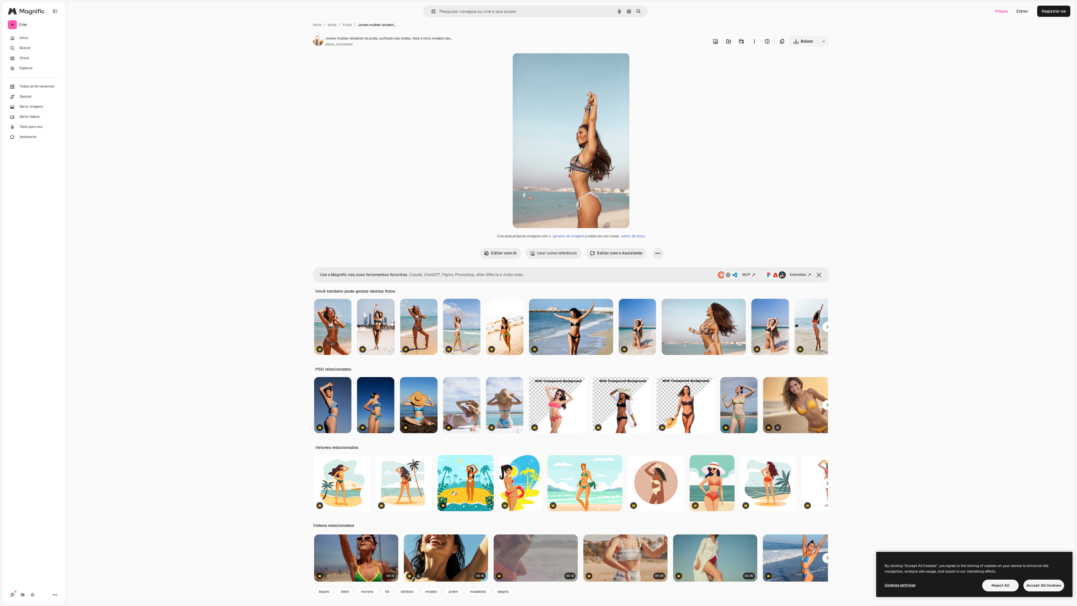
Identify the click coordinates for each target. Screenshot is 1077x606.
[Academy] (22, 594)
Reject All (1000, 585)
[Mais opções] (754, 41)
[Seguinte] (827, 327)
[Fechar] (819, 275)
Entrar (1022, 11)
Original (548, 63)
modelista (478, 591)
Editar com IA (504, 253)
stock (332, 25)
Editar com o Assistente (619, 253)
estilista (407, 591)
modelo (431, 591)
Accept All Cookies (1044, 585)
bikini (345, 591)
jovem (453, 591)
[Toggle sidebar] (54, 11)
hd (387, 591)
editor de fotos (633, 236)
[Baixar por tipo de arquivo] (823, 41)
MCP (746, 274)
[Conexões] (12, 594)
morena (367, 591)
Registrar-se (1054, 11)
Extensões (798, 274)
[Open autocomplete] (431, 11)
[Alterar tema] (32, 594)
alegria (503, 591)
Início (317, 25)
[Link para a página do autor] (318, 41)
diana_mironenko (339, 44)
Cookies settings (900, 585)
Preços (1001, 11)
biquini (324, 591)
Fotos (347, 25)
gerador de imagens (568, 236)
